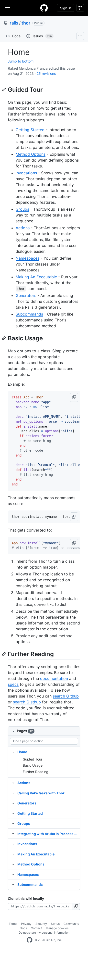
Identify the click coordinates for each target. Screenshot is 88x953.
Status (55, 924)
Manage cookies (57, 928)
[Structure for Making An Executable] (13, 854)
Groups (22, 209)
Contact (36, 928)
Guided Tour (32, 759)
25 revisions (46, 73)
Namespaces (27, 258)
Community (71, 924)
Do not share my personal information (44, 932)
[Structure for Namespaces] (13, 874)
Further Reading (35, 772)
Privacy (26, 924)
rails (14, 22)
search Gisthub (27, 701)
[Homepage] (44, 8)
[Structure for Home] (13, 752)
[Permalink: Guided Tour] (4, 89)
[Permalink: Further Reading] (4, 653)
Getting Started (30, 129)
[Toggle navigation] (7, 7)
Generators (26, 295)
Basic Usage (33, 765)
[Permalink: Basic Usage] (4, 338)
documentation (54, 678)
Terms (13, 924)
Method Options (30, 154)
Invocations (26, 172)
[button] (74, 397)
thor (26, 22)
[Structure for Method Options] (13, 864)
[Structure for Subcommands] (13, 884)
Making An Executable (36, 276)
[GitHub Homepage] (30, 940)
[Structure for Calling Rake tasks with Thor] (13, 793)
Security (41, 924)
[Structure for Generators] (13, 803)
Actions (23, 227)
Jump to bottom (20, 61)
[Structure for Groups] (13, 823)
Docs (23, 928)
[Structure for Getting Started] (13, 813)
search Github (66, 696)
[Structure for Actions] (13, 783)
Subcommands (29, 314)
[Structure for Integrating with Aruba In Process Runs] (13, 834)
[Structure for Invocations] (13, 844)
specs (13, 684)
